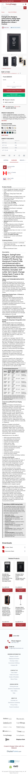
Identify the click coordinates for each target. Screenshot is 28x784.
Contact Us (24, 1)
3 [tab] (16, 55)
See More (4, 120)
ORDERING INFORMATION (14, 654)
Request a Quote (14, 656)
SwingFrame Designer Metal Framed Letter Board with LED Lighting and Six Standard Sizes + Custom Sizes (6, 611)
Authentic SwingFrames (14, 688)
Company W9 (14, 665)
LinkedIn (18, 777)
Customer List (14, 700)
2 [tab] (14, 55)
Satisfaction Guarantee (14, 702)
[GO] (25, 7)
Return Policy (14, 679)
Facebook (5, 777)
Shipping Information (14, 658)
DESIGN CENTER (14, 684)
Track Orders (14, 672)
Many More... (5, 135)
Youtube (22, 777)
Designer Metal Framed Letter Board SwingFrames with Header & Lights (20, 577)
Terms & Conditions (14, 707)
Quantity (4, 79)
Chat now (16, 106)
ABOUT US (14, 698)
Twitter (10, 777)
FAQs (14, 693)
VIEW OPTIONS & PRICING (7, 590)
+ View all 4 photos (6, 68)
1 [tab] (12, 55)
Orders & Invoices (14, 674)
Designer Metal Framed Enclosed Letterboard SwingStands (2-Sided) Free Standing (20, 611)
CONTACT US (14, 670)
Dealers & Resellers (14, 677)
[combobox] (14, 7)
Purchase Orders (14, 660)
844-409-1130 (10, 1)
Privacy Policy (14, 704)
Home (2, 12)
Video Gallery (14, 690)
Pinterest (14, 777)
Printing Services (14, 686)
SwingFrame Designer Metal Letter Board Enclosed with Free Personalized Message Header (7, 578)
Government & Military (14, 663)
